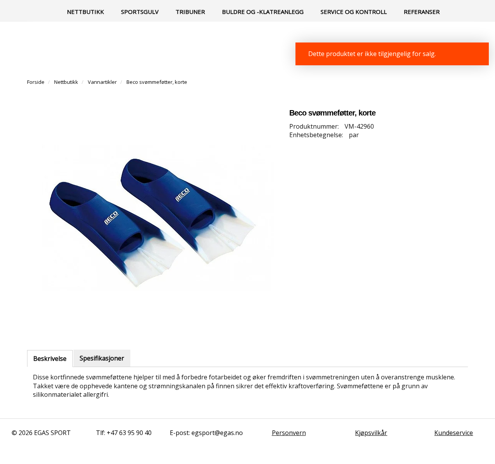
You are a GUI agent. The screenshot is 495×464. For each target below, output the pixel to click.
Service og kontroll (354, 11)
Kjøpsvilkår (371, 432)
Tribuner (190, 11)
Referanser (422, 11)
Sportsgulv (140, 11)
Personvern (289, 432)
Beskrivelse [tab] (50, 358)
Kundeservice (453, 432)
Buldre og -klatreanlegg (263, 11)
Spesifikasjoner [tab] (102, 358)
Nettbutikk (85, 11)
